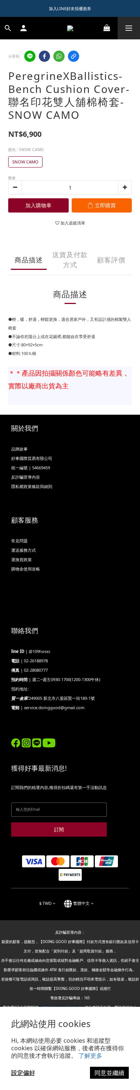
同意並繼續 (109, 1073)
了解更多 (90, 1055)
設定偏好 (23, 1073)
